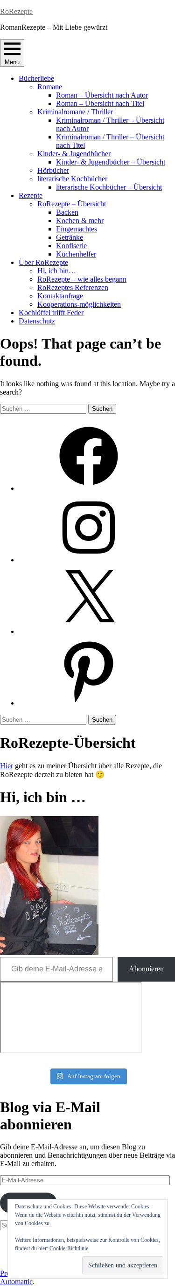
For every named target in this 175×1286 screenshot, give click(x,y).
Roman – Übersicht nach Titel (100, 103)
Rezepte (30, 195)
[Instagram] (89, 560)
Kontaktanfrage (60, 296)
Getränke (69, 237)
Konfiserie (71, 246)
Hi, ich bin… (56, 271)
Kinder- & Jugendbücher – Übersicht (110, 162)
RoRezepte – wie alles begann (81, 279)
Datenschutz (37, 321)
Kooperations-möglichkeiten (79, 304)
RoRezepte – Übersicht (71, 204)
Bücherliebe (36, 78)
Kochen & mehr (80, 220)
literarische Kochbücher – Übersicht (109, 187)
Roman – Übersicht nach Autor (102, 95)
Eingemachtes (76, 229)
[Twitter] (89, 631)
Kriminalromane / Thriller (75, 112)
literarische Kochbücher (72, 179)
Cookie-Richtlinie (68, 1248)
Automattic (16, 1282)
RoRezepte (16, 11)
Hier (6, 766)
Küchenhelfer (76, 254)
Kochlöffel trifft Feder (51, 313)
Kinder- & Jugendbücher (74, 154)
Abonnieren (146, 969)
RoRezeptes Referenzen (72, 287)
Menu (12, 62)
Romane (49, 87)
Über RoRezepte (43, 262)
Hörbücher (53, 170)
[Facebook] (89, 488)
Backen (67, 212)
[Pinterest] (89, 703)
